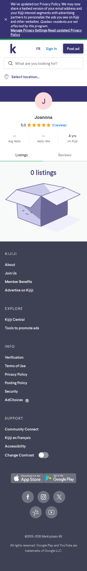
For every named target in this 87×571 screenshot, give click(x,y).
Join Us (11, 273)
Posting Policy (16, 383)
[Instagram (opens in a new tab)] (43, 497)
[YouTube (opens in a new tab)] (51, 512)
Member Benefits (18, 281)
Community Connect (21, 429)
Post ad (73, 48)
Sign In (51, 48)
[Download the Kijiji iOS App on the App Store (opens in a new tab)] (27, 478)
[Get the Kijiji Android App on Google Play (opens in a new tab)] (60, 478)
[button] (27, 478)
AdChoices (14, 399)
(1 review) (59, 125)
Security (11, 391)
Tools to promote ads (22, 328)
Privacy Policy (16, 374)
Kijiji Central (15, 319)
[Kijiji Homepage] (13, 48)
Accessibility (15, 446)
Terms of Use (15, 366)
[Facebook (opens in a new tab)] (28, 497)
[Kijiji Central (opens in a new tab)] (36, 512)
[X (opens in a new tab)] (59, 497)
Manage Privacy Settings (29, 30)
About (10, 264)
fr (38, 48)
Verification (14, 357)
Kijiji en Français (18, 437)
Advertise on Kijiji (19, 290)
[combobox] (43, 63)
